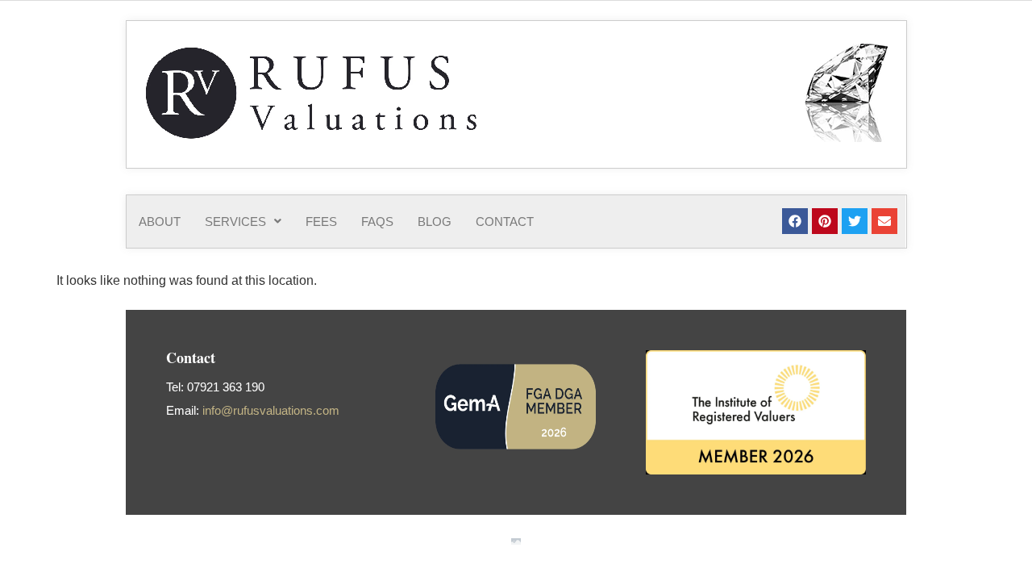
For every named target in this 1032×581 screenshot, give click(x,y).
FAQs (377, 221)
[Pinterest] (825, 221)
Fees (321, 221)
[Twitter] (855, 221)
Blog (435, 221)
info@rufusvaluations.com (270, 410)
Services (235, 221)
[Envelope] (884, 221)
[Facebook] (795, 221)
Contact (505, 221)
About (160, 221)
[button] (243, 221)
